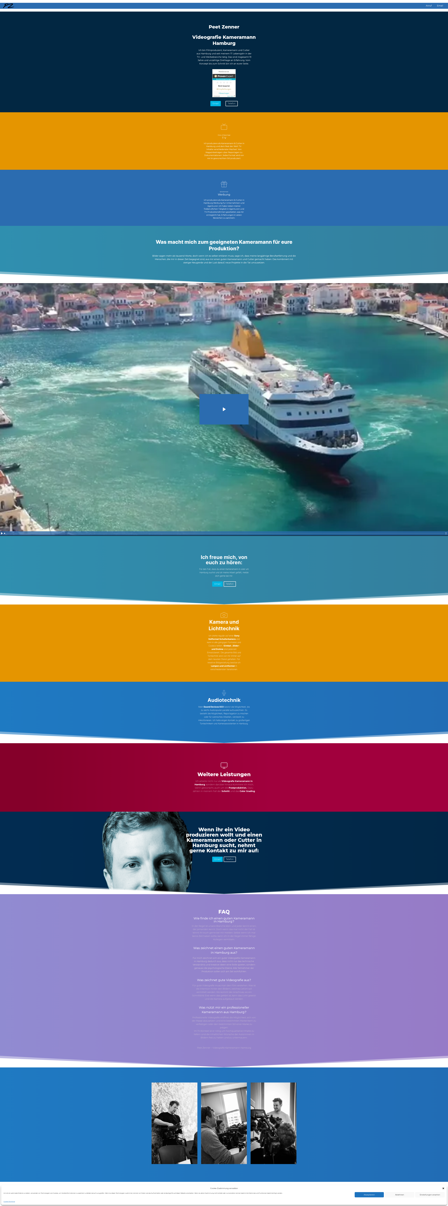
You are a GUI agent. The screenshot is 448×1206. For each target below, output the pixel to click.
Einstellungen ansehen (430, 1195)
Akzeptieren (369, 1195)
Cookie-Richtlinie (9, 1201)
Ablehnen (399, 1195)
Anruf (429, 5)
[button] (443, 1188)
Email (440, 5)
